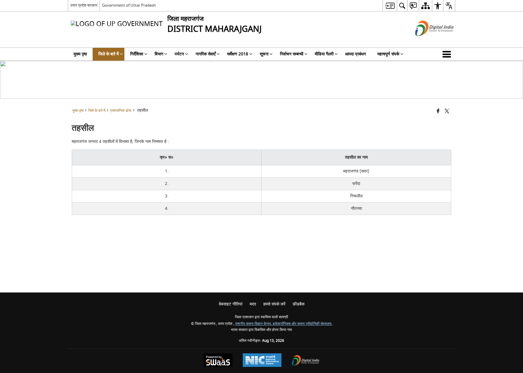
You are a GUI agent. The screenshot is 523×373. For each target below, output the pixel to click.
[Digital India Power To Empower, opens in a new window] (305, 361)
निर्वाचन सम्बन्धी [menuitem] (291, 54)
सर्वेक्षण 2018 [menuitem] (237, 54)
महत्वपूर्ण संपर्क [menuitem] (388, 54)
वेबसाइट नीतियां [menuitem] (230, 304)
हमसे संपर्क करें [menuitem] (274, 304)
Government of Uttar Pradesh (129, 5)
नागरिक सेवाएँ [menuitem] (205, 54)
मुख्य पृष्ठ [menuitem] (80, 54)
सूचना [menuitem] (264, 54)
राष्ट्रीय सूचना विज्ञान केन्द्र (253, 323)
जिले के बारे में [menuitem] (108, 54)
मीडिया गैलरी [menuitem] (324, 54)
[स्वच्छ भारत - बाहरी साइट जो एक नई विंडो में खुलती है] (427, 41)
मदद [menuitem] (253, 304)
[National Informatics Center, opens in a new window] (262, 361)
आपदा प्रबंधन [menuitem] (355, 54)
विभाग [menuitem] (159, 54)
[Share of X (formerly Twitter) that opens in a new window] (447, 111)
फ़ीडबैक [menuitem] (298, 304)
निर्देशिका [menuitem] (136, 54)
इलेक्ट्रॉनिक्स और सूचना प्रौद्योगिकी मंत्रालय (301, 323)
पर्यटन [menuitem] (179, 54)
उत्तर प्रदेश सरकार (83, 5)
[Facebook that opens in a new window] (438, 111)
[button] (448, 54)
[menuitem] (390, 5)
